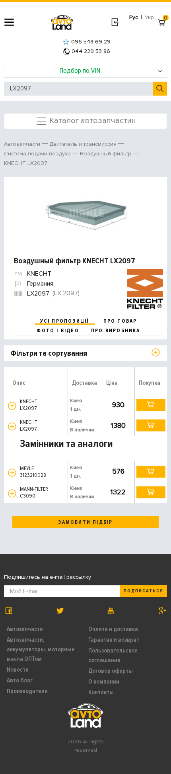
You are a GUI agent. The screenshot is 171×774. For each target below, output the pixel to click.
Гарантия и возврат (113, 639)
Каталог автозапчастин (91, 120)
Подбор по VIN (79, 70)
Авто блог (20, 680)
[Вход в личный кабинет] (114, 22)
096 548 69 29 (91, 41)
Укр (149, 17)
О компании (103, 681)
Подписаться (143, 591)
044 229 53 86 (91, 51)
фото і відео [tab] (58, 330)
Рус (133, 17)
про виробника (115, 330)
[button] (12, 406)
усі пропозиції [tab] (64, 321)
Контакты (101, 692)
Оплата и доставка (113, 629)
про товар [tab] (120, 321)
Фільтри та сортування (48, 353)
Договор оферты (110, 670)
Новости (18, 669)
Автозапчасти (25, 629)
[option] (86, 213)
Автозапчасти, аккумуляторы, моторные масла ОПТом (41, 649)
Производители (27, 691)
